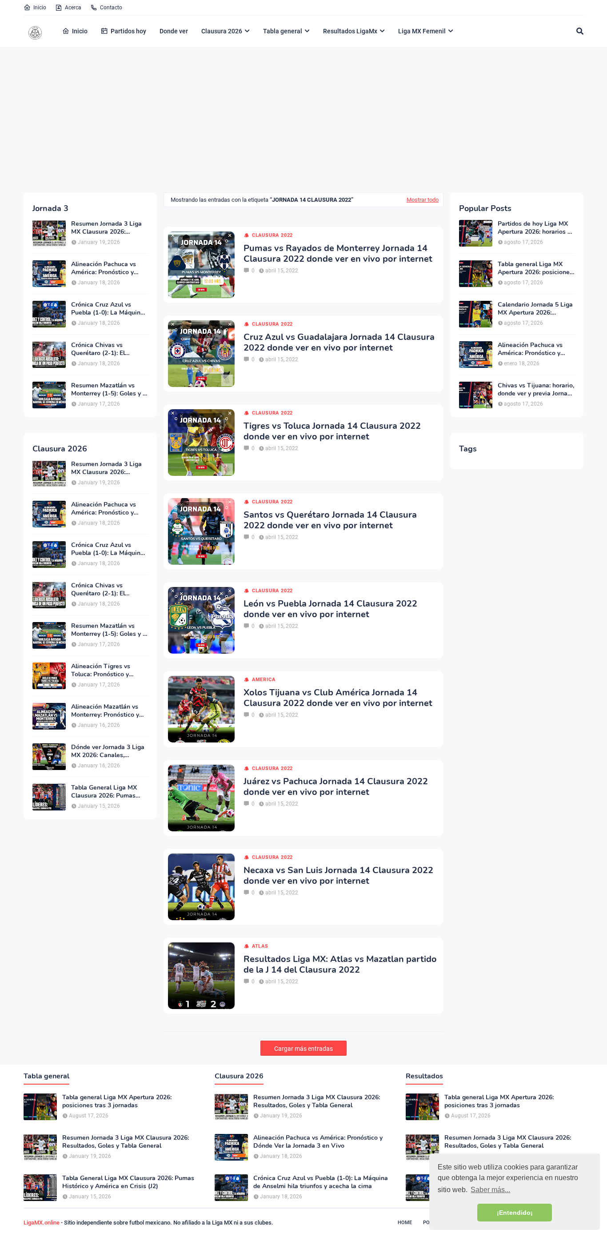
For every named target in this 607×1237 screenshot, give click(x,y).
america (263, 679)
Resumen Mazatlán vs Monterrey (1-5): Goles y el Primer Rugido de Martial (109, 390)
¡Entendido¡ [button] (515, 1212)
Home (405, 1222)
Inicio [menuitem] (80, 31)
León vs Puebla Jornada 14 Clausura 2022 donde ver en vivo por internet (330, 609)
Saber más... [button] (490, 1189)
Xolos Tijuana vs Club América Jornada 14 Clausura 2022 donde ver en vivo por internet (338, 698)
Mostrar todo (423, 199)
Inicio (39, 7)
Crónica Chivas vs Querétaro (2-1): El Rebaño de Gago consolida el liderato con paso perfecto (106, 349)
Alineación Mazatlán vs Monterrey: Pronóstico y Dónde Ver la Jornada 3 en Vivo (109, 711)
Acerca (73, 7)
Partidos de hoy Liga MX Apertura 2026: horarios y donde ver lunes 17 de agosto (534, 228)
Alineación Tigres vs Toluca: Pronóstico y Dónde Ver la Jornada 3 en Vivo (109, 670)
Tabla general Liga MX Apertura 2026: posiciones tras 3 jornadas (535, 268)
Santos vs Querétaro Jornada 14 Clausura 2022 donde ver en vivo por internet (330, 520)
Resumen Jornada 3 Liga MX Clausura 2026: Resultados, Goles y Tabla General (108, 228)
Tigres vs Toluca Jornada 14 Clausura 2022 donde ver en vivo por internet (332, 431)
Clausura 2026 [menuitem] (221, 31)
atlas (260, 946)
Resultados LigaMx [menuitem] (350, 31)
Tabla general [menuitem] (282, 31)
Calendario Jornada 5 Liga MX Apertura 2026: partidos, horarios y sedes (535, 309)
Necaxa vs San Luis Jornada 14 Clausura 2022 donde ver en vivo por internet (338, 875)
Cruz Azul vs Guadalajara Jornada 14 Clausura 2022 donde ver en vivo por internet (339, 342)
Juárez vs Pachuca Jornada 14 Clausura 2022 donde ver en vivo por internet (336, 787)
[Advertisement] (303, 119)
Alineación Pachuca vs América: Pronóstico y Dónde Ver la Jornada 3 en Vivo (109, 268)
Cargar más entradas (303, 1048)
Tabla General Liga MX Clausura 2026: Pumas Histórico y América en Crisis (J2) (104, 792)
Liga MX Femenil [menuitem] (422, 31)
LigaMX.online (42, 1222)
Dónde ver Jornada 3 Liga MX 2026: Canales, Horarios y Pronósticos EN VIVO (108, 751)
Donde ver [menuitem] (174, 31)
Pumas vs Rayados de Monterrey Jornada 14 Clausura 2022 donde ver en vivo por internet (338, 253)
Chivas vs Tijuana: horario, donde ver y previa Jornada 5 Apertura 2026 (536, 390)
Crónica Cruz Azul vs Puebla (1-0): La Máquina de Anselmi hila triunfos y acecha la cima (108, 309)
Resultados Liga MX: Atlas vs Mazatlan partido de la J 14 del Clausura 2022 (340, 964)
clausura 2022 (272, 235)
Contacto (111, 7)
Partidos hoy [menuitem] (128, 31)
